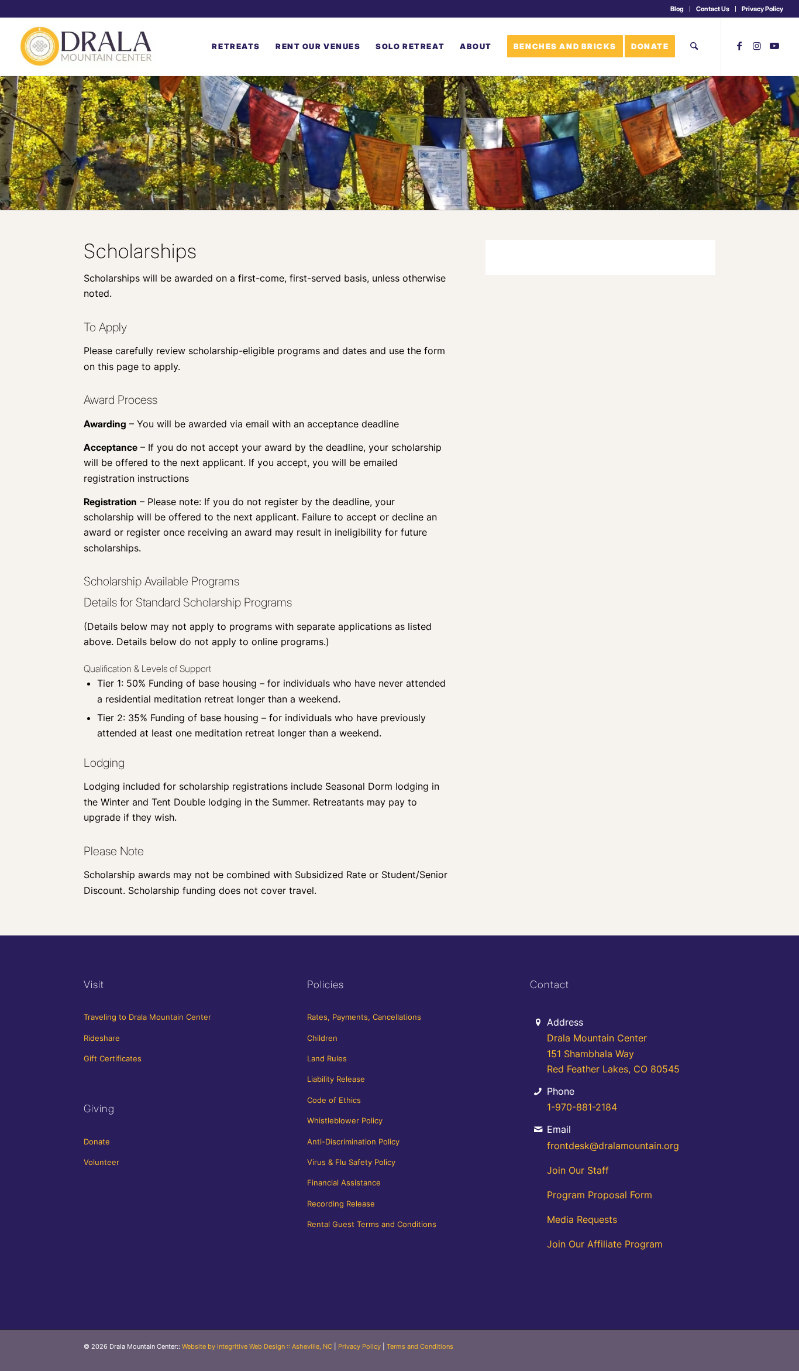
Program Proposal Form (599, 1195)
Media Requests (582, 1219)
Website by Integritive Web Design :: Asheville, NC (257, 1346)
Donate (97, 1141)
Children (322, 1038)
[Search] (694, 46)
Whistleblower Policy (345, 1120)
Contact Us (712, 9)
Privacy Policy (762, 9)
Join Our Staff (578, 1170)
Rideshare (102, 1038)
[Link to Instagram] (757, 45)
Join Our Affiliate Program (605, 1244)
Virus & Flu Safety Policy (351, 1162)
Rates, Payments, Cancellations (364, 1017)
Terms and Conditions (420, 1346)
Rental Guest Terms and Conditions (371, 1224)
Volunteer (101, 1162)
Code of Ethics (334, 1100)
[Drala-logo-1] (87, 46)
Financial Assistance (344, 1182)
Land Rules (327, 1058)
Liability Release (336, 1079)
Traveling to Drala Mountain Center (147, 1017)
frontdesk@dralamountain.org (613, 1145)
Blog (677, 9)
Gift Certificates (113, 1058)
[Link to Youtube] (774, 45)
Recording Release (341, 1203)
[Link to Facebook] (739, 45)
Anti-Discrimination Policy (353, 1141)
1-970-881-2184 (582, 1107)
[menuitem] (677, 9)
